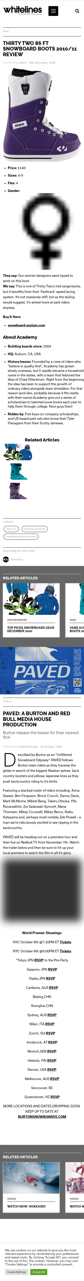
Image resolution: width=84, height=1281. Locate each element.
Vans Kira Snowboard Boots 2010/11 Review (32, 491)
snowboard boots (34, 528)
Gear (6, 31)
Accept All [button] (39, 1272)
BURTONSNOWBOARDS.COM (42, 1117)
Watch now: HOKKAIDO (31, 1187)
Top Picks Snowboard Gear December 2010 (32, 452)
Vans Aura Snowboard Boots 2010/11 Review (32, 471)
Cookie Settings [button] (16, 1272)
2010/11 (11, 528)
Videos (7, 701)
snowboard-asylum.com (26, 325)
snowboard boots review (21, 536)
